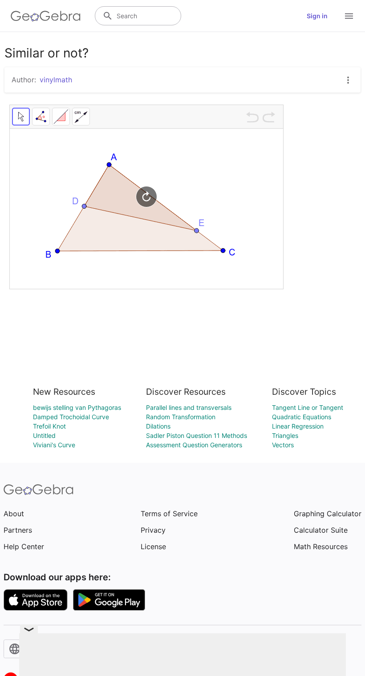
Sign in (317, 16)
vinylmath (56, 79)
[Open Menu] (349, 16)
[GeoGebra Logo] (46, 16)
